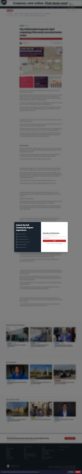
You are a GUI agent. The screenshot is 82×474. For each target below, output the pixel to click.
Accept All (78, 471)
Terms (57, 243)
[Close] (65, 224)
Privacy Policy (60, 243)
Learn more (37, 471)
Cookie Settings (70, 471)
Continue (54, 240)
